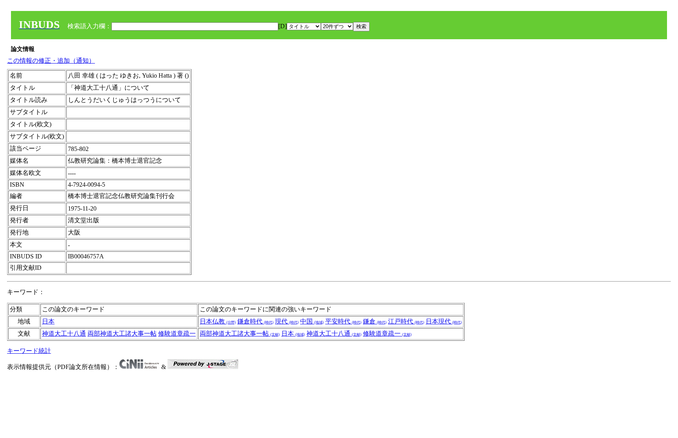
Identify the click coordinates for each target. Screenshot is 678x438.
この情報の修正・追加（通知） (51, 60)
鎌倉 (374, 321)
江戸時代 (406, 321)
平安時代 (343, 321)
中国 (312, 321)
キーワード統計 (29, 350)
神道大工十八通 (64, 333)
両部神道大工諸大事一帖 (122, 333)
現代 (287, 321)
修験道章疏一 (177, 333)
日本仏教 (218, 321)
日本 (48, 321)
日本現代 (444, 321)
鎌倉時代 (255, 321)
